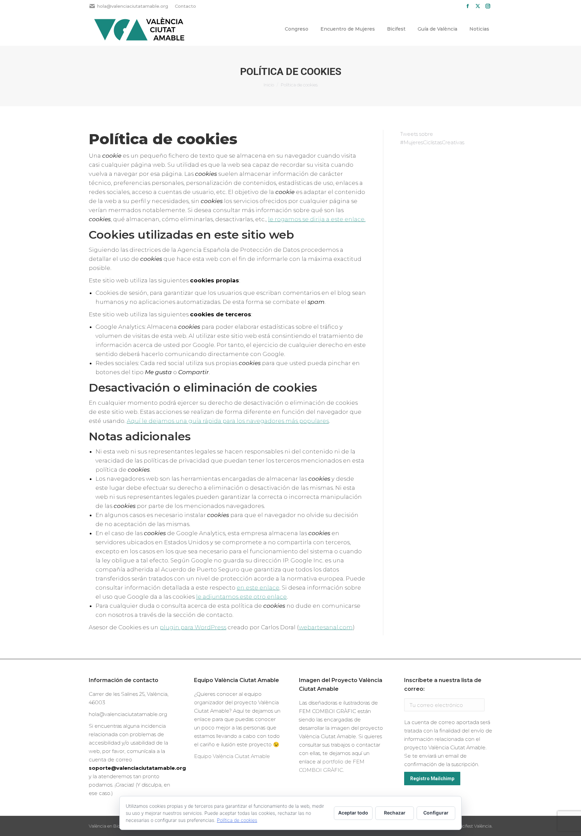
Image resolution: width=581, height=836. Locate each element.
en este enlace (258, 587)
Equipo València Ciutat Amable (232, 756)
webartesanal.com (326, 627)
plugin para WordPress (193, 627)
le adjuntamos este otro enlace (241, 596)
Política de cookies (237, 820)
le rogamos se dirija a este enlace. (316, 219)
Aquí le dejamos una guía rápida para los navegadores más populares (228, 420)
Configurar (436, 812)
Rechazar (394, 812)
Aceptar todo (353, 812)
